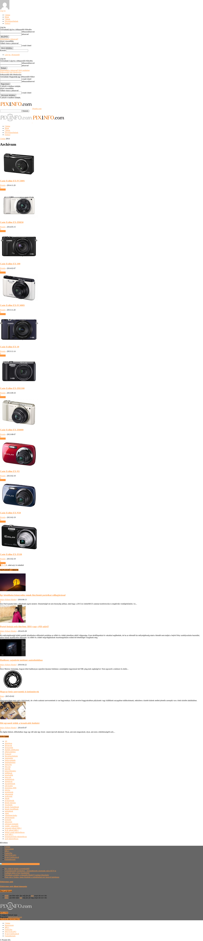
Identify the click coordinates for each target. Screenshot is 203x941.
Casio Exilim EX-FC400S (12, 305)
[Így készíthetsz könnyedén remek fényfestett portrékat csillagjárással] (13, 590)
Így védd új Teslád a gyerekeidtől (17, 869)
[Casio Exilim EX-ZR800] (19, 425)
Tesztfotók (8, 805)
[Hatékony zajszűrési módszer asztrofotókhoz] (13, 656)
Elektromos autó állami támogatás (13, 886)
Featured (8, 754)
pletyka (7, 790)
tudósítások (9, 811)
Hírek (7, 17)
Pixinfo (2, 185)
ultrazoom (8, 822)
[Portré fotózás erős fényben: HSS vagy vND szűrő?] (13, 622)
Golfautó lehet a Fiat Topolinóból (17, 873)
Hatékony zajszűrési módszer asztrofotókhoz (21, 660)
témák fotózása (10, 803)
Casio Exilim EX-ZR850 (11, 222)
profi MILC (9, 834)
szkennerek (9, 794)
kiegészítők (9, 775)
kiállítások (8, 773)
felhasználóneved (28, 32)
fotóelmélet (9, 758)
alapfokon (8, 743)
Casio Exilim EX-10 (9, 347)
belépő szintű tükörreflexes (15, 832)
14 (5, 565)
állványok (8, 745)
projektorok (9, 792)
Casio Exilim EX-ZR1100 (12, 388)
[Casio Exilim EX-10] (19, 342)
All (6, 741)
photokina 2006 (10, 788)
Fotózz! (7, 23)
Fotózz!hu (8, 853)
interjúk (7, 769)
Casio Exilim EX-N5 (10, 471)
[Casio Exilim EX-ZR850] (19, 218)
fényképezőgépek (11, 756)
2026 (6, 896)
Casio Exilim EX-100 (10, 263)
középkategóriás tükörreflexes (16, 837)
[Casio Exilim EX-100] (19, 259)
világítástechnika (11, 815)
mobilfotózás (9, 779)
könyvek (8, 777)
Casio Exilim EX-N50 (10, 513)
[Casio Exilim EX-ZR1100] (19, 384)
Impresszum (9, 849)
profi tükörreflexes (11, 839)
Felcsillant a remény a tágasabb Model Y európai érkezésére (27, 875)
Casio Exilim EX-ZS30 (11, 554)
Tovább (3, 190)
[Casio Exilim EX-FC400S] (19, 301)
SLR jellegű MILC (12, 830)
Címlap (7, 15)
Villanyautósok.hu (32, 864)
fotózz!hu (8, 765)
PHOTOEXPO (10, 855)
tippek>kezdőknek (11, 809)
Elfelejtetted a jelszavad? (9, 39)
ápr (21, 898)
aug (32, 896)
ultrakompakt (9, 818)
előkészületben (10, 752)
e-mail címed (26, 46)
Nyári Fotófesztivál (12, 857)
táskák (7, 798)
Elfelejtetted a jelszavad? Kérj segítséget (15, 70)
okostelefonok (10, 784)
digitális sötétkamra (12, 750)
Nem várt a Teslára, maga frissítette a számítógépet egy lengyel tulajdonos (32, 877)
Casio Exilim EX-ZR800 (11, 430)
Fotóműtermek (10, 859)
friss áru (8, 767)
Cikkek (7, 19)
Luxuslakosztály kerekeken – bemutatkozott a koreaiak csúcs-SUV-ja (30, 871)
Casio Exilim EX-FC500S (12, 181)
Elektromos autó (6, 882)
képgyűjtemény (10, 771)
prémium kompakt (11, 824)
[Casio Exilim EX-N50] (19, 508)
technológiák (9, 801)
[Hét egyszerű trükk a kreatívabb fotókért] (13, 719)
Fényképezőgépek (11, 21)
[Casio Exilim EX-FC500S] (19, 176)
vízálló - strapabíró (11, 826)
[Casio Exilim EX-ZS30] (19, 550)
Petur (2, 696)
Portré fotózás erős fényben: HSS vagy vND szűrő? (24, 626)
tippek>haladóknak (12, 807)
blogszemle (9, 748)
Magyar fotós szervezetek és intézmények (19, 691)
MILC (7, 851)
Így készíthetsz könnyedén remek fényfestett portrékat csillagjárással (32, 595)
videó (7, 813)
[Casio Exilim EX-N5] (19, 467)
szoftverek (8, 796)
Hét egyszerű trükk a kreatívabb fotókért (19, 723)
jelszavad (25, 34)
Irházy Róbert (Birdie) (8, 600)
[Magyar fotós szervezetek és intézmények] (13, 687)
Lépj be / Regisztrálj (12, 55)
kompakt (8, 820)
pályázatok (9, 786)
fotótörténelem (10, 762)
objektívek (8, 781)
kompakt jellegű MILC (13, 828)
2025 (6, 898)
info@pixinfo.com (15, 917)
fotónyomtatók (10, 760)
